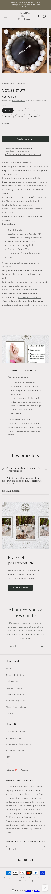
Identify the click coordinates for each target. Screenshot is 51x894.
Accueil (9, 669)
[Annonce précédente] (5, 5)
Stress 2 (35, 289)
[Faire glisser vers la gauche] (19, 78)
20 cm (34, 117)
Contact (9, 713)
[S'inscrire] (42, 646)
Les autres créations (15, 694)
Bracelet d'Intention (15, 675)
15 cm (8, 110)
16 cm (21, 110)
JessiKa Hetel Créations (19, 878)
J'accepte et (27, 890)
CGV (8, 763)
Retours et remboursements (18, 744)
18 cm (8, 117)
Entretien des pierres (15, 701)
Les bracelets (12, 681)
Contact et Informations (17, 731)
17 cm (33, 110)
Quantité (5, 123)
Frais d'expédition (18, 100)
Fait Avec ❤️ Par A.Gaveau (18, 770)
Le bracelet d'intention (29, 297)
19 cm (21, 117)
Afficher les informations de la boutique (23, 154)
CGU (8, 757)
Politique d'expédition (16, 751)
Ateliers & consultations (16, 707)
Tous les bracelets (14, 688)
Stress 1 (26, 289)
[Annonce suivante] (46, 5)
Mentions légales (13, 738)
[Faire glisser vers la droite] (32, 78)
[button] (6, 16)
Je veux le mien (20, 588)
